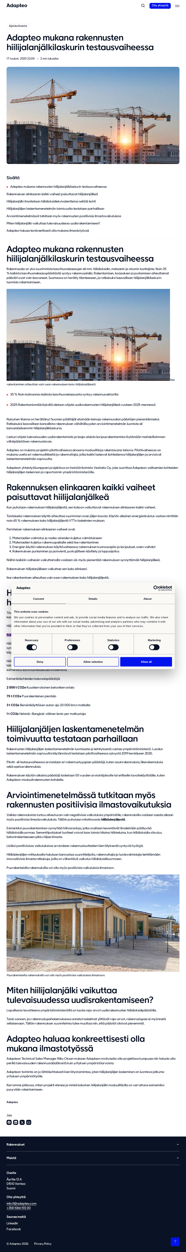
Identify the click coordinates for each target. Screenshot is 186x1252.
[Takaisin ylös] (175, 1241)
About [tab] (147, 598)
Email (28, 1122)
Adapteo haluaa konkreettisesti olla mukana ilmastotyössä (48, 230)
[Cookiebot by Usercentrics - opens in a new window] (156, 588)
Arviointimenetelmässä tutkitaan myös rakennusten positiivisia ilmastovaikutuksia (64, 216)
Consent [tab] (38, 598)
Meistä (11, 1158)
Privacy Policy (42, 1244)
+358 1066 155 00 (19, 1208)
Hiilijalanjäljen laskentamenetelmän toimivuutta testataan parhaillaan (55, 208)
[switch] (72, 647)
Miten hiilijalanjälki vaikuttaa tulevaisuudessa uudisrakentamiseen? (53, 223)
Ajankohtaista (18, 26)
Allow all (146, 661)
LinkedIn (15, 1122)
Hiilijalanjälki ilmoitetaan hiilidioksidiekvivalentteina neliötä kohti (51, 201)
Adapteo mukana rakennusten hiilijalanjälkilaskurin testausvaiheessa (58, 186)
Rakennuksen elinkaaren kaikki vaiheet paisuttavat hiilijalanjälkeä (52, 194)
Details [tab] (93, 598)
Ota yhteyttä (160, 5)
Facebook (9, 1122)
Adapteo (12, 1102)
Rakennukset (16, 1144)
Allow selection (93, 661)
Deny (40, 661)
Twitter (22, 1122)
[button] (143, 6)
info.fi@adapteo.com (21, 1203)
